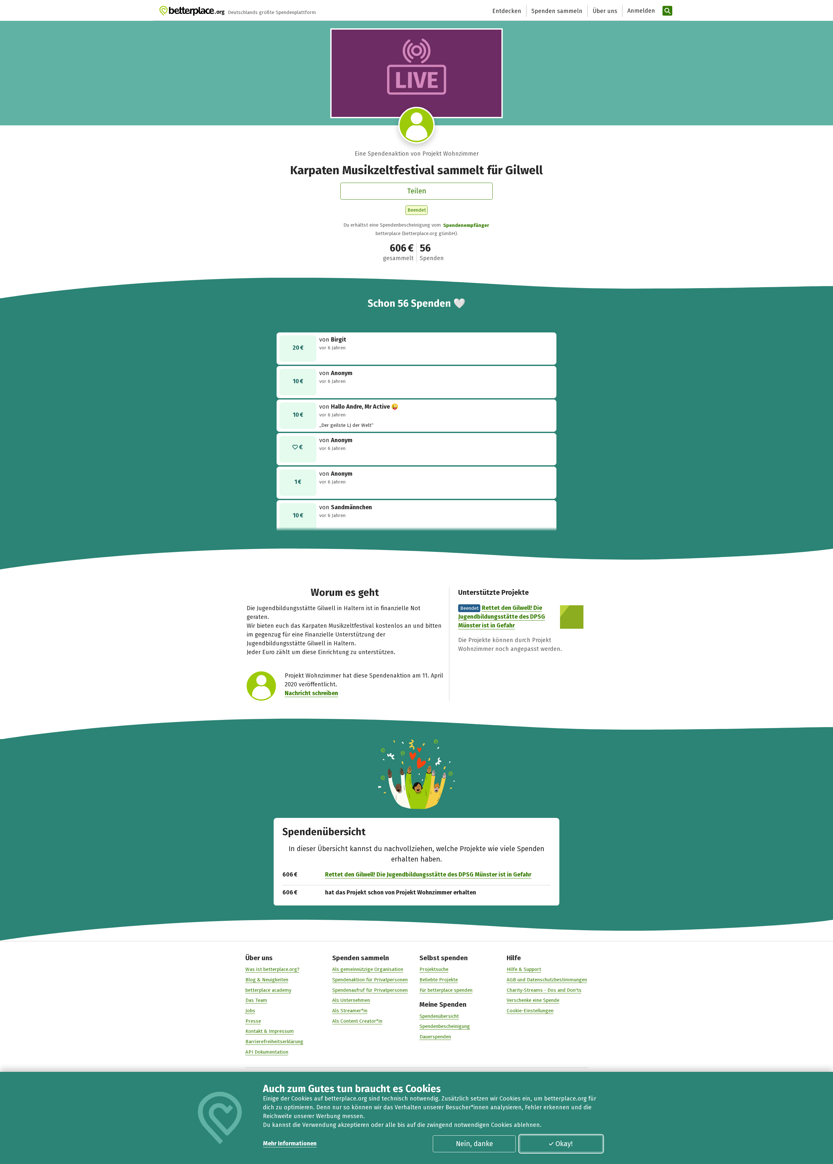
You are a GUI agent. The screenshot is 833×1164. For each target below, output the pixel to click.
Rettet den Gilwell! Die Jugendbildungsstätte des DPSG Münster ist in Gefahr (501, 616)
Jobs (250, 1011)
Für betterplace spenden (445, 990)
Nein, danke (474, 1144)
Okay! (564, 1144)
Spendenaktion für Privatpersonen (370, 980)
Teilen (416, 191)
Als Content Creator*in (357, 1021)
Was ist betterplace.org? (272, 969)
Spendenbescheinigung (444, 1026)
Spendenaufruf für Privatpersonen (370, 990)
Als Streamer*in (349, 1011)
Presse (253, 1021)
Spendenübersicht (439, 1016)
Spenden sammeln (556, 11)
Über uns (605, 11)
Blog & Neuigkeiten (266, 980)
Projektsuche (433, 969)
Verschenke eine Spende (533, 1000)
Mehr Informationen (290, 1143)
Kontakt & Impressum (269, 1031)
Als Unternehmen (351, 1000)
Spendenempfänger (466, 225)
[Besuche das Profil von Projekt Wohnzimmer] (416, 125)
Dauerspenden (435, 1037)
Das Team (256, 1000)
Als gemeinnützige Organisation (367, 969)
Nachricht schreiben (311, 693)
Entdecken (506, 11)
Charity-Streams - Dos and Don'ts (544, 990)
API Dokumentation (266, 1052)
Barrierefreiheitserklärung (274, 1042)
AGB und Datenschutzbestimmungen (547, 980)
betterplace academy (268, 990)
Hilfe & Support (524, 969)
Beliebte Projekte (438, 980)
